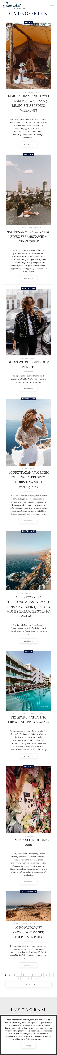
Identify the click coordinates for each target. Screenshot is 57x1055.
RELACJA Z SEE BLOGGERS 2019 (28, 842)
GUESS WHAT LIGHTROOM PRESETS (28, 364)
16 (39, 978)
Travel (41, 713)
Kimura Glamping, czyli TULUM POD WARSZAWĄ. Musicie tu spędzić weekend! (28, 103)
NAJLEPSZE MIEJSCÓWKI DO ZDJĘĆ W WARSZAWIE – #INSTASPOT (28, 236)
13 (23, 978)
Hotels (28, 23)
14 (28, 978)
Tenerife (32, 713)
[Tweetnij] (28, 57)
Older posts (28, 984)
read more (28, 144)
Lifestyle (28, 92)
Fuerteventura (28, 891)
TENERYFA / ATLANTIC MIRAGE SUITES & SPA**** (28, 719)
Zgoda (28, 1046)
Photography (34, 228)
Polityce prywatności (35, 1039)
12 (18, 978)
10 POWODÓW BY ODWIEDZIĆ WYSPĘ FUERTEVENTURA (28, 932)
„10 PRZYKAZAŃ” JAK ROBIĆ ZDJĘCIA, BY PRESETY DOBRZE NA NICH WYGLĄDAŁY (28, 479)
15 (33, 978)
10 (46, 975)
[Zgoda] (53, 1034)
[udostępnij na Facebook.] (25, 57)
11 (51, 975)
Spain (24, 713)
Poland (38, 92)
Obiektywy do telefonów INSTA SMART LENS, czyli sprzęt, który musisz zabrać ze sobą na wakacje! (28, 606)
